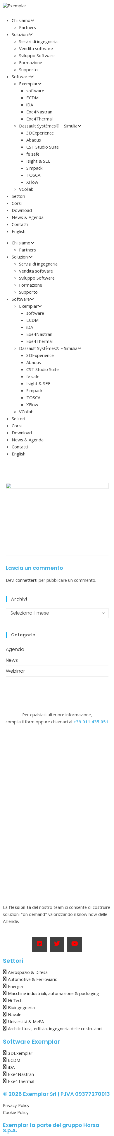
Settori (18, 197)
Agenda (15, 649)
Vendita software (36, 49)
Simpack (34, 169)
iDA (29, 105)
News (12, 660)
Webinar (15, 671)
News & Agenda (28, 218)
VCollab (26, 190)
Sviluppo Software (37, 56)
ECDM (32, 98)
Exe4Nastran (39, 112)
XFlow (32, 183)
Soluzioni (20, 35)
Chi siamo (21, 21)
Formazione (30, 63)
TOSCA (33, 176)
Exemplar (28, 84)
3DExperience (40, 133)
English (18, 232)
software (35, 91)
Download (22, 211)
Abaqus (33, 140)
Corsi (17, 204)
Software (21, 77)
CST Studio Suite (42, 148)
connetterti (26, 581)
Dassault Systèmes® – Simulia (48, 126)
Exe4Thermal (39, 119)
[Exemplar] (14, 6)
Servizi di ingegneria (38, 42)
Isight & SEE (38, 162)
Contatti (20, 225)
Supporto (28, 70)
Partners (27, 28)
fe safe (32, 155)
